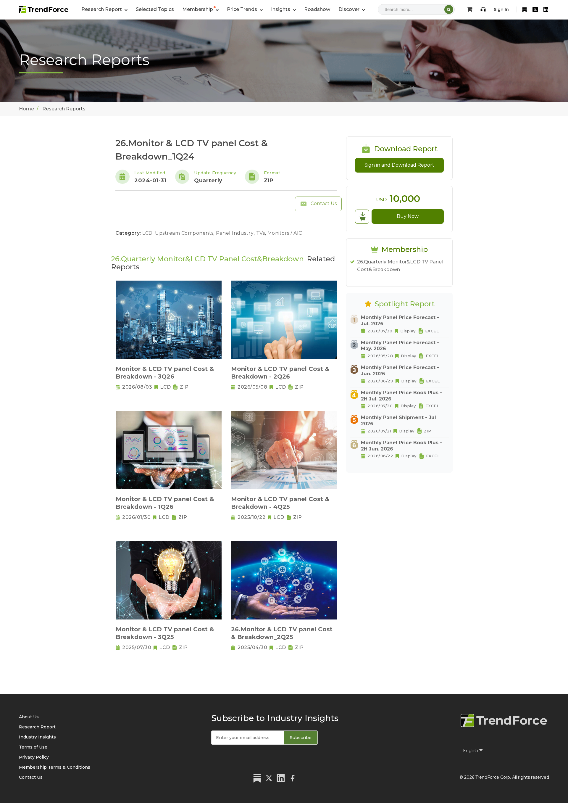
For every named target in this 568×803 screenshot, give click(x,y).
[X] (535, 9)
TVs (261, 233)
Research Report (37, 727)
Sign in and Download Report (399, 165)
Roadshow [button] (317, 9)
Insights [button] (281, 9)
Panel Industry (235, 233)
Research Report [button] (102, 9)
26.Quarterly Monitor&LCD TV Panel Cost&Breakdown (400, 265)
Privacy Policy (34, 757)
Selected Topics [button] (155, 9)
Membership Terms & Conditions (54, 767)
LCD (148, 233)
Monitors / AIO (285, 233)
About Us (29, 717)
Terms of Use (33, 747)
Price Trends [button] (242, 9)
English (471, 750)
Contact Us (323, 203)
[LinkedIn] (545, 9)
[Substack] (524, 9)
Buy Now (408, 216)
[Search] (448, 9)
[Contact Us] (483, 9)
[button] (200, 9)
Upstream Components (185, 233)
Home (26, 109)
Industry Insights (37, 737)
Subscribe (301, 737)
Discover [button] (349, 9)
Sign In (501, 9)
